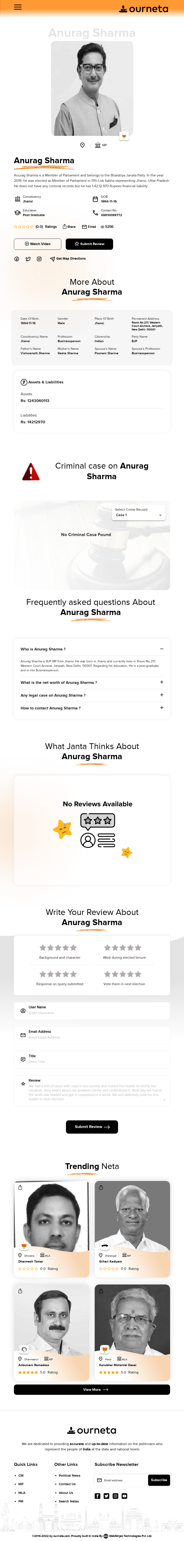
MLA (21, 1493)
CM (21, 1476)
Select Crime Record (131, 510)
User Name (37, 1007)
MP (20, 1484)
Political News (69, 1476)
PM (20, 1501)
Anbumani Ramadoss (33, 1365)
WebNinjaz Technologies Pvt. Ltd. (130, 1536)
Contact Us (67, 1484)
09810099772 (111, 215)
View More (92, 1390)
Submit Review (92, 244)
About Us (66, 1493)
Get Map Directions (70, 259)
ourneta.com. (61, 1536)
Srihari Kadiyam (110, 1261)
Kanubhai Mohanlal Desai (117, 1365)
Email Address (40, 1032)
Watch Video (40, 244)
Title (32, 1056)
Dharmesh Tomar (30, 1261)
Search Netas (69, 1501)
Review (34, 1081)
